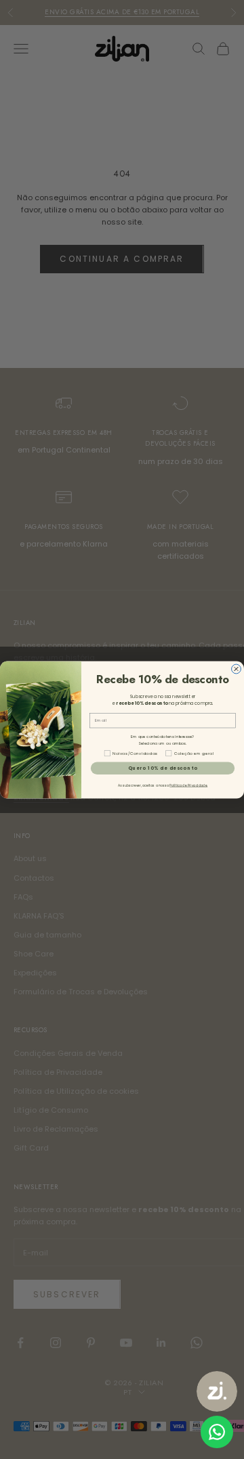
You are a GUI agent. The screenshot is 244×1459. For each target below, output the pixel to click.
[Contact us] (217, 1432)
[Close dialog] (236, 669)
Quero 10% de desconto (162, 767)
